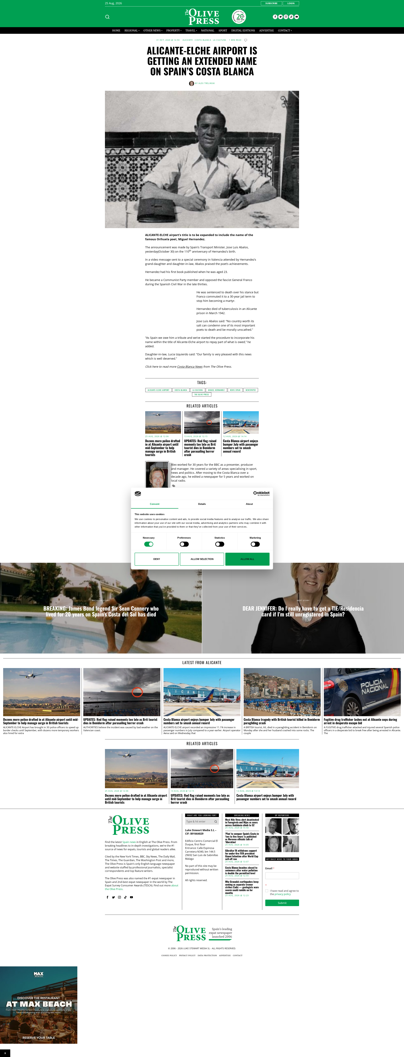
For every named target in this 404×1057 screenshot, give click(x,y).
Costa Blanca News (189, 366)
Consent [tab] (154, 504)
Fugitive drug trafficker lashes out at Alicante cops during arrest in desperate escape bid (360, 721)
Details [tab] (202, 504)
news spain (235, 390)
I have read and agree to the (284, 892)
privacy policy (283, 894)
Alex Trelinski (207, 83)
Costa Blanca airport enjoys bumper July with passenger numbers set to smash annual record (240, 446)
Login (290, 3)
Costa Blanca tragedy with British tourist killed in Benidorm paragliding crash (282, 721)
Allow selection (202, 559)
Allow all (247, 559)
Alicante (188, 40)
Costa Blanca (203, 40)
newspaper (251, 390)
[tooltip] (275, 16)
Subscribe (271, 3)
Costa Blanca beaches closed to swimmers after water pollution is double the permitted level (241, 870)
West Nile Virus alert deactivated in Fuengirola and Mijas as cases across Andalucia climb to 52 (242, 822)
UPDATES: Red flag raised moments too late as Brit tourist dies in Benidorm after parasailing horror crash (200, 447)
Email (269, 868)
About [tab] (249, 504)
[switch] (184, 544)
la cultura (198, 390)
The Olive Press (201, 394)
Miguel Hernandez (216, 390)
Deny (156, 559)
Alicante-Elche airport (158, 390)
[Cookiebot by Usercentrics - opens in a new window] (256, 493)
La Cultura (219, 40)
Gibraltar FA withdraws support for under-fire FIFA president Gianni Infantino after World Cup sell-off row (241, 854)
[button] (216, 821)
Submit (282, 903)
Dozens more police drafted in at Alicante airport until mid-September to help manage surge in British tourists (162, 447)
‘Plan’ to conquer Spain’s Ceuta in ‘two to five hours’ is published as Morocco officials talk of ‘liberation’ (242, 837)
